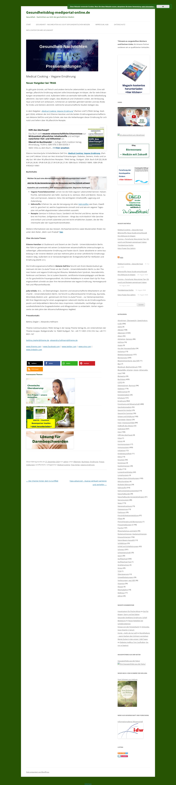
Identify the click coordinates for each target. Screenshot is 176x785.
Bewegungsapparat (125, 354)
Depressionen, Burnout (126, 385)
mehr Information (148, 6)
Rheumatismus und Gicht (127, 531)
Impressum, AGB (101, 24)
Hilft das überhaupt (125, 435)
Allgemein (77, 462)
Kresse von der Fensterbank (128, 627)
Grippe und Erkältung (126, 416)
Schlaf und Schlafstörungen (128, 546)
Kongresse (122, 463)
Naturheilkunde (124, 494)
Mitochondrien (123, 481)
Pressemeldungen (124, 525)
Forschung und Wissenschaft (129, 404)
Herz (119, 432)
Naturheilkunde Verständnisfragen (131, 497)
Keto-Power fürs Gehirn (127, 248)
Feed (121, 257)
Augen (120, 345)
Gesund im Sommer (125, 413)
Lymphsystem (123, 475)
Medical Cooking (63, 465)
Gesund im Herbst (125, 410)
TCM (119, 571)
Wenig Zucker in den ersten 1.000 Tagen (133, 639)
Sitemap (88, 784)
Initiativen (121, 450)
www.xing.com (84, 346)
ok (163, 6)
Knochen (121, 460)
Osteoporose (123, 509)
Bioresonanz (122, 357)
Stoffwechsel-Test (124, 562)
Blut (119, 364)
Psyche (120, 528)
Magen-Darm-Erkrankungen (128, 478)
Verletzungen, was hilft (126, 580)
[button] (35, 363)
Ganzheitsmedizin (124, 407)
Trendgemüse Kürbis (125, 245)
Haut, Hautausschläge (126, 422)
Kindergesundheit (124, 453)
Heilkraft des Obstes (125, 426)
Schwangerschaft (124, 552)
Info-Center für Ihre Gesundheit (39, 30)
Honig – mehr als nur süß (127, 633)
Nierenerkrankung (125, 506)
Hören (120, 441)
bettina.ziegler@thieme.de (37, 340)
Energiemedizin (123, 395)
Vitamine (121, 583)
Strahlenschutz (123, 565)
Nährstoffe (122, 487)
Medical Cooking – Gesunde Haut (130, 230)
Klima (120, 456)
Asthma (121, 342)
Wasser (120, 586)
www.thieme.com (33, 346)
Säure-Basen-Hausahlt (126, 540)
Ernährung (94, 462)
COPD (120, 382)
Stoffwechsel (122, 559)
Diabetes (121, 388)
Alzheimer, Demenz (125, 339)
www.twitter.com (69, 346)
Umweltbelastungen (125, 577)
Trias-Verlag (75, 465)
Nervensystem (123, 500)
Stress (120, 568)
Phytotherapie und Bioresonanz (130, 521)
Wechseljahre (123, 590)
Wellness (121, 593)
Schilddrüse (122, 543)
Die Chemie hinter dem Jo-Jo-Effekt (42, 481)
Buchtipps (85, 462)
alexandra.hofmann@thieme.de (64, 340)
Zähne (120, 596)
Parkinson (121, 512)
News (120, 503)
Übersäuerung (123, 574)
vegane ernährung (87, 465)
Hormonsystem (124, 444)
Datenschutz (119, 24)
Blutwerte (121, 376)
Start (28, 24)
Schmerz (121, 549)
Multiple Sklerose (124, 484)
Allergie (120, 330)
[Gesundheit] (123, 753)
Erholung (121, 398)
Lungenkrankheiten (125, 472)
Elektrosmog (122, 392)
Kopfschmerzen (124, 466)
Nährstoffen (83, 204)
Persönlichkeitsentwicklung (128, 515)
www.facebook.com (51, 346)
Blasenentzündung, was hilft (128, 361)
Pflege (120, 518)
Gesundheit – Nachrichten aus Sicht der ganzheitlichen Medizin (63, 24)
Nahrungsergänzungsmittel (128, 491)
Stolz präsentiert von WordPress (37, 772)
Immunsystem (123, 447)
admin (65, 462)
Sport (120, 555)
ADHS (120, 327)
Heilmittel (121, 429)
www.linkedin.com (34, 349)
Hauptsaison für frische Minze (129, 611)
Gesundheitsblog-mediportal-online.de (58, 12)
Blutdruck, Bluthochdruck (127, 367)
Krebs (120, 469)
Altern (120, 336)
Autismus (121, 351)
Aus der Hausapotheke (126, 348)
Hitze (120, 438)
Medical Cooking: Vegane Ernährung (57, 111)
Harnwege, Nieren (124, 419)
